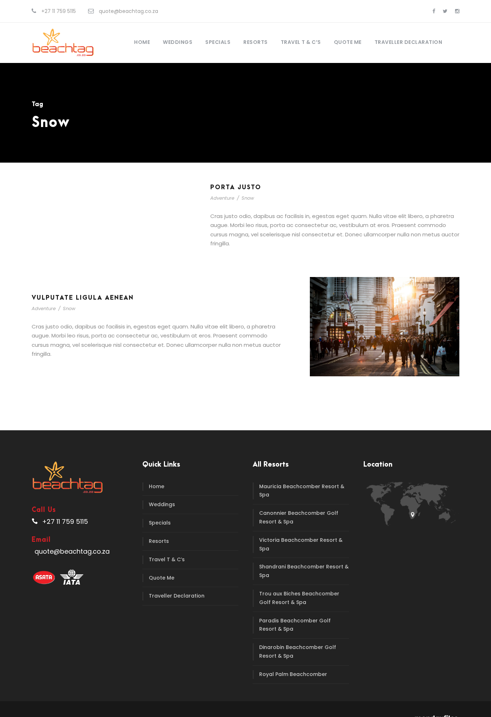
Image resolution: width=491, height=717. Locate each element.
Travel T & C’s (301, 42)
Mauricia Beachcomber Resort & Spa (301, 491)
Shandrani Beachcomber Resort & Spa (304, 571)
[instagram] (457, 11)
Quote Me (348, 42)
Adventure (222, 198)
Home (142, 42)
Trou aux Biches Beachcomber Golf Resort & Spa (299, 598)
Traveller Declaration (408, 42)
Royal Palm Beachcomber (293, 674)
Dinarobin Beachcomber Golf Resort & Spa (297, 651)
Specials (217, 42)
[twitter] (445, 11)
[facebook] (433, 11)
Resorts (255, 42)
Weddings (177, 42)
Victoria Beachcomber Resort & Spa (301, 544)
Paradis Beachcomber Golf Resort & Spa (295, 625)
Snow (248, 198)
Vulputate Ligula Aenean (83, 298)
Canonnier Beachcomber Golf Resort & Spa (298, 517)
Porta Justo (235, 187)
